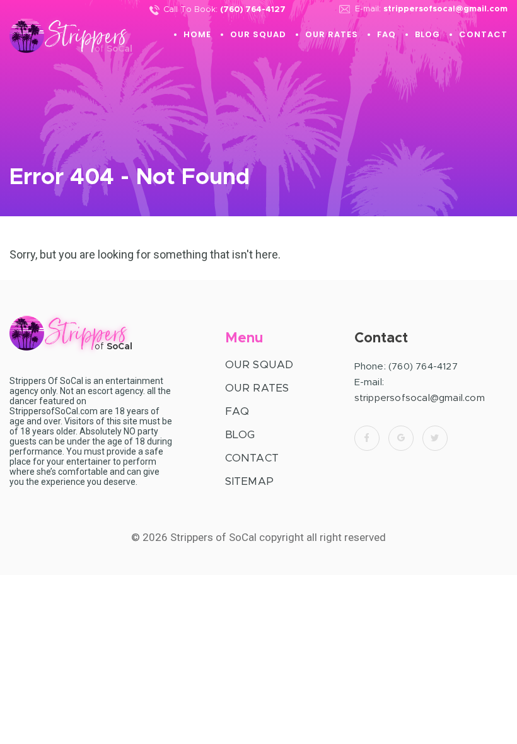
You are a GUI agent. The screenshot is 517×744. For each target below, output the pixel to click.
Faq (386, 34)
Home (197, 34)
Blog (427, 34)
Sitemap (249, 481)
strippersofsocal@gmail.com (445, 9)
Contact (483, 34)
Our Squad (258, 34)
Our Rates (331, 34)
